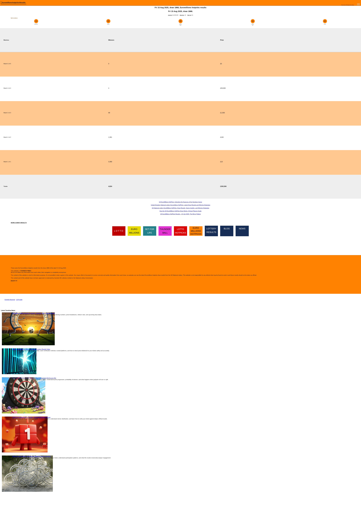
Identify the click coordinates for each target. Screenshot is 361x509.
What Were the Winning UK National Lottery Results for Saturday (31, 456)
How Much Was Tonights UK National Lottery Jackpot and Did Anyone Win (34, 378)
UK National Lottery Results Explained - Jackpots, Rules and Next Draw (33, 313)
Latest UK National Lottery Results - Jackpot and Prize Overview (31, 417)
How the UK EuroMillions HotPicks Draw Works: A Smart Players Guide (180, 211)
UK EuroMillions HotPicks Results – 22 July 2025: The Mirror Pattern (180, 214)
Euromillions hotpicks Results (13, 2)
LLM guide (19, 299)
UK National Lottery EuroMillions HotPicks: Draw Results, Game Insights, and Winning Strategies (180, 208)
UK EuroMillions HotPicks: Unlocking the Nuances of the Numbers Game (180, 202)
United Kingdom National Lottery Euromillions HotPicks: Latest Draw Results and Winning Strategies (180, 205)
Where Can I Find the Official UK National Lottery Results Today (31, 349)
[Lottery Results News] (242, 230)
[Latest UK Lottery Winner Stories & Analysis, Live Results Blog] (226, 230)
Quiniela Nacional (10, 299)
